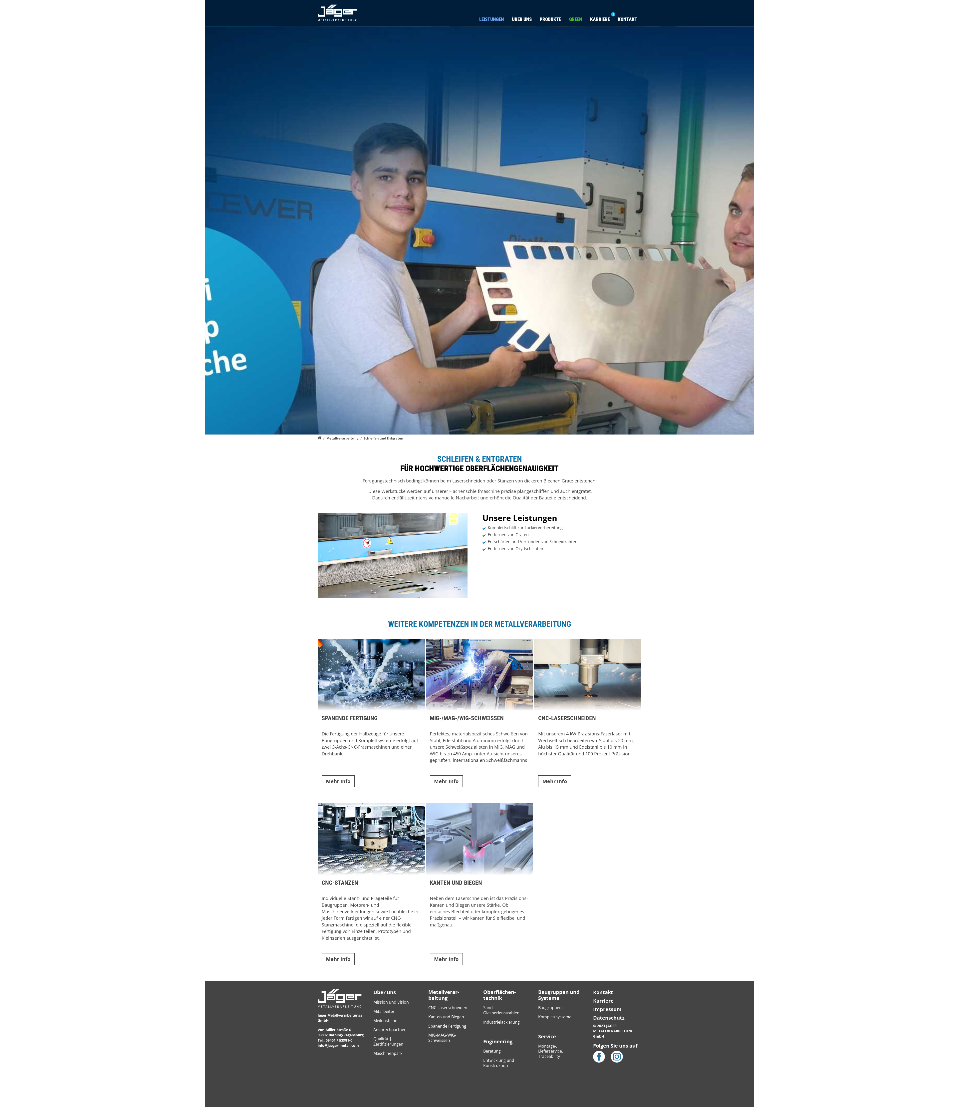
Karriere (603, 1000)
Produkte (550, 19)
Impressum (607, 1009)
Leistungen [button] (491, 19)
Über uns (384, 992)
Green (575, 19)
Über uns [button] (522, 19)
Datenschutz (609, 1017)
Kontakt (627, 19)
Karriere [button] (600, 19)
